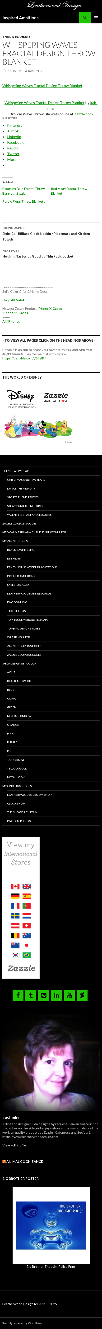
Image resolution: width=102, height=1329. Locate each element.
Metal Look (16, 777)
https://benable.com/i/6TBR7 (24, 358)
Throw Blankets (16, 36)
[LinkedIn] (56, 995)
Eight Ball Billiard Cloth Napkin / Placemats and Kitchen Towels (46, 233)
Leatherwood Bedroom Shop (29, 794)
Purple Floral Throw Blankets (23, 201)
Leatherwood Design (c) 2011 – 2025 (29, 1304)
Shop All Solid (13, 300)
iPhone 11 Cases (15, 313)
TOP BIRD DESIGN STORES (23, 628)
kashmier (35, 71)
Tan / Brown (16, 759)
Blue (10, 689)
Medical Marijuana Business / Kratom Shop (34, 532)
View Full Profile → (16, 1145)
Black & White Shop (21, 549)
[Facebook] (18, 995)
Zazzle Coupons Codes (19, 523)
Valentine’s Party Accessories (29, 514)
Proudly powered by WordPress (22, 1323)
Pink (10, 733)
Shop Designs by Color (19, 663)
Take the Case (17, 611)
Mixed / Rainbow (19, 716)
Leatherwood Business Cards (29, 593)
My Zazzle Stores (15, 541)
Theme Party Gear (15, 471)
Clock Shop (16, 803)
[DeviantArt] (82, 995)
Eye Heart (14, 558)
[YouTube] (69, 995)
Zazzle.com (83, 114)
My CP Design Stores (17, 786)
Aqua (11, 672)
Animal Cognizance (24, 1161)
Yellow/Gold (17, 768)
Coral (11, 698)
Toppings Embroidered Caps (27, 619)
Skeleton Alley (18, 584)
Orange (13, 724)
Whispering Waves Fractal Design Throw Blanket (42, 85)
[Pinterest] (43, 995)
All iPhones (11, 321)
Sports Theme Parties (22, 497)
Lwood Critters (19, 821)
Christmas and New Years (26, 479)
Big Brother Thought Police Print (51, 1266)
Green (11, 707)
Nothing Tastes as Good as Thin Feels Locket (38, 253)
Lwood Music (17, 602)
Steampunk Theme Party (25, 506)
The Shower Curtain (22, 812)
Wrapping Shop (18, 637)
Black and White (19, 681)
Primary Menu (96, 17)
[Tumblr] (30, 995)
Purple (12, 742)
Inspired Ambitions (20, 17)
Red (9, 751)
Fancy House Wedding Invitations (32, 567)
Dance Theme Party (21, 488)
